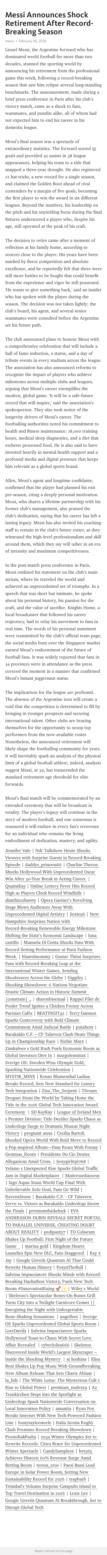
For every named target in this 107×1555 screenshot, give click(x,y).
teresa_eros (48, 1465)
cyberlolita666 (55, 1345)
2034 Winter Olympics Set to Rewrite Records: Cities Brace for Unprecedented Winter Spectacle (53, 1444)
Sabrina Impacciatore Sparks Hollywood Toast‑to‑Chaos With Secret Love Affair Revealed (49, 1338)
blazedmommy (36, 956)
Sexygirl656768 (71, 1161)
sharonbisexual (50, 999)
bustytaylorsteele (34, 1422)
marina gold (36, 1246)
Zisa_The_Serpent (59, 1090)
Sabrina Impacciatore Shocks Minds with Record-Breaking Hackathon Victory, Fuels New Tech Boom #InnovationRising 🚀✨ (53, 1281)
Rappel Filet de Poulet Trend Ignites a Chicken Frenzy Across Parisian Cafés (53, 1006)
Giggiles (75, 977)
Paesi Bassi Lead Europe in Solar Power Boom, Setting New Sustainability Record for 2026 (50, 1472)
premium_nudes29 (69, 1387)
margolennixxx (71, 1055)
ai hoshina (76, 1359)
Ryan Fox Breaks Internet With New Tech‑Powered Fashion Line (53, 1415)
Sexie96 (77, 914)
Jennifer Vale (18, 850)
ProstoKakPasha (20, 1437)
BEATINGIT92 (50, 1013)
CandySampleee (58, 1451)
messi (9, 41)
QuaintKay (15, 886)
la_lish (11, 1380)
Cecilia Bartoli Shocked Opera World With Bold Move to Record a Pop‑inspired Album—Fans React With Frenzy (54, 1140)
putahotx (84, 1027)
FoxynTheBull (69, 1267)
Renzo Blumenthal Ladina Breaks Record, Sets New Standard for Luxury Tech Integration (50, 1083)
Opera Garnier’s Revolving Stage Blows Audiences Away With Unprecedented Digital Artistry (49, 907)
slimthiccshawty (20, 900)
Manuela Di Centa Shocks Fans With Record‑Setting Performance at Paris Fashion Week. (50, 949)
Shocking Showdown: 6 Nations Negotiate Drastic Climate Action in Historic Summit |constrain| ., (47, 992)
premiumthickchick (47, 1211)
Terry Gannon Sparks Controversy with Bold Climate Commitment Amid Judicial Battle (51, 1020)
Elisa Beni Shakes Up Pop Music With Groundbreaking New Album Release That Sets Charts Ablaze (53, 1366)
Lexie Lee (79, 1493)
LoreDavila (15, 1330)
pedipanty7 (54, 1232)
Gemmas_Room (20, 1154)
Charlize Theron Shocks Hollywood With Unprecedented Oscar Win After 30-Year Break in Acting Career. (52, 872)
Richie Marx (72, 1041)
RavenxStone (18, 1196)
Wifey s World (85, 1288)
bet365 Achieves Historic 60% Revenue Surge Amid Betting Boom (49, 1458)
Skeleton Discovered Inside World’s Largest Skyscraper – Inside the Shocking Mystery (51, 1352)
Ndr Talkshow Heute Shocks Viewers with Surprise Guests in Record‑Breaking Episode (53, 857)
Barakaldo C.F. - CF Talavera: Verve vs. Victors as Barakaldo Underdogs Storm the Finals (52, 1204)
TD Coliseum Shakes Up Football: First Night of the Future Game (50, 1239)
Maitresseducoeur (82, 1175)
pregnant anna (38, 1133)
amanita (63, 1408)
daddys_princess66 (43, 864)
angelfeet (69, 1316)
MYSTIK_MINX (20, 1076)
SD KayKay (41, 1112)
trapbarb (77, 1479)
